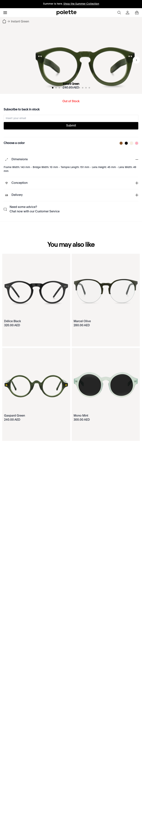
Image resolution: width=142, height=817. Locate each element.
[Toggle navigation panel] (5, 12)
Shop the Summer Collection (81, 4)
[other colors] (120, 143)
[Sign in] (128, 12)
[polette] (66, 12)
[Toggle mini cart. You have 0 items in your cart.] (136, 12)
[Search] (119, 12)
